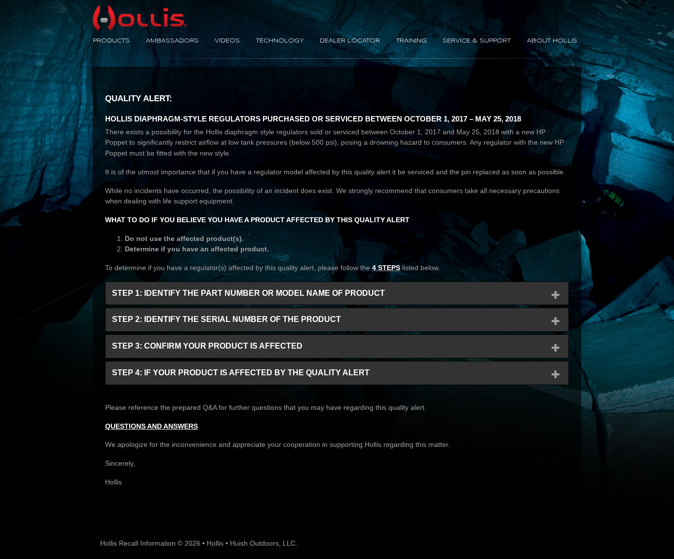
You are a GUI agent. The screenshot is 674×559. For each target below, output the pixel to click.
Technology (280, 41)
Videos (227, 41)
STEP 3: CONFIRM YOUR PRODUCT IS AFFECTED (207, 346)
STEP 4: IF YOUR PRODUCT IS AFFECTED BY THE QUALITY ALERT (241, 372)
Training (411, 41)
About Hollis (552, 41)
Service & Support (477, 41)
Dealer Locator (350, 41)
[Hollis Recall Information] (140, 10)
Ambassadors (172, 41)
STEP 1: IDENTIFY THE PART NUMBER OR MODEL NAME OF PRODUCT (248, 293)
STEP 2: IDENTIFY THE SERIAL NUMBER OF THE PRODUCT (226, 319)
